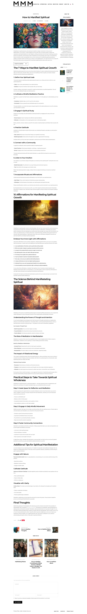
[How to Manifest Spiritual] (36, 35)
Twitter (20, 520)
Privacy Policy (70, 611)
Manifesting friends (20, 561)
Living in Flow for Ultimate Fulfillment (69, 71)
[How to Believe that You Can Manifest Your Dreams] (62, 89)
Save (23, 520)
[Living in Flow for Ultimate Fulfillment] (62, 72)
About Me (56, 611)
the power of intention (31, 507)
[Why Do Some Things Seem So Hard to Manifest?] (62, 80)
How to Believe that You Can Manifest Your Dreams (69, 88)
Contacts (62, 611)
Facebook (18, 520)
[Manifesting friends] (20, 548)
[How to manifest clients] (51, 548)
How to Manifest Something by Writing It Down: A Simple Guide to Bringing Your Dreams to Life (36, 564)
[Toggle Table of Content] (25, 63)
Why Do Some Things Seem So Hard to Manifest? (69, 79)
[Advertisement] (43, 18)
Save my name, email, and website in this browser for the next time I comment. (32, 598)
